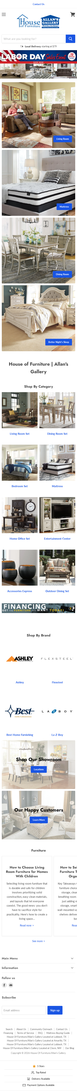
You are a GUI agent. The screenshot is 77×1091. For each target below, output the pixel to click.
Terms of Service (25, 1037)
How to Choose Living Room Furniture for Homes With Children (27, 876)
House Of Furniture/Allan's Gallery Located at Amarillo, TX (36, 1045)
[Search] (70, 39)
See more (37, 945)
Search (9, 1033)
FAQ (40, 1037)
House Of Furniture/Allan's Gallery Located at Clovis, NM (32, 1052)
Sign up (55, 1015)
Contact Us (62, 1033)
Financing (8, 1037)
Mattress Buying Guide (58, 1037)
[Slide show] (38, 66)
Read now (26, 930)
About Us (21, 1033)
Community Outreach (41, 1033)
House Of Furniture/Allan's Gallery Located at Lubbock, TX (36, 1041)
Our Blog (69, 1052)
